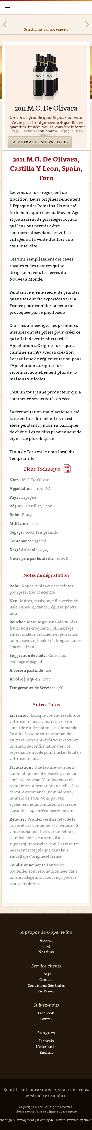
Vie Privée (46, 991)
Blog (46, 946)
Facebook (46, 1013)
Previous (5, 24)
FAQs (46, 974)
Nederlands (46, 1046)
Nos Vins (46, 951)
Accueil (46, 940)
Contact (46, 979)
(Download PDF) (67, 468)
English (46, 1052)
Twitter (46, 1019)
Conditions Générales (46, 985)
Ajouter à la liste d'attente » (40, 142)
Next (87, 24)
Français (46, 1040)
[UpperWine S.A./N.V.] (46, 7)
